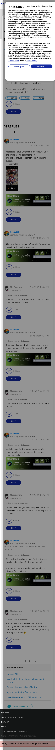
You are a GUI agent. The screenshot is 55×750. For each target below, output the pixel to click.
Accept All (41, 67)
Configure (19, 67)
